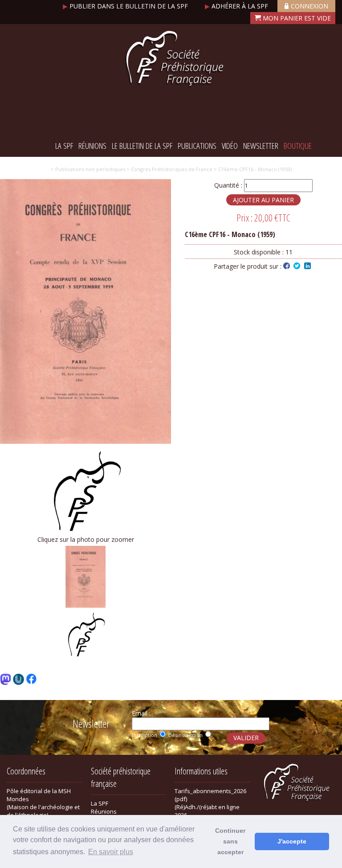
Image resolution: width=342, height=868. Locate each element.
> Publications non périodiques (88, 169)
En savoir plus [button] (110, 852)
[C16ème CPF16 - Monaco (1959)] (85, 441)
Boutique (298, 145)
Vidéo (230, 145)
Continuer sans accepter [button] (230, 841)
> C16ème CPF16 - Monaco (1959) (252, 169)
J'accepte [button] (291, 841)
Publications (197, 145)
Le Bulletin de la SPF (142, 145)
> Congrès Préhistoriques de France (168, 169)
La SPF (64, 145)
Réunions (92, 145)
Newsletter (260, 145)
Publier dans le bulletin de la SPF (126, 6)
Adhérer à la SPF (237, 6)
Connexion (309, 6)
